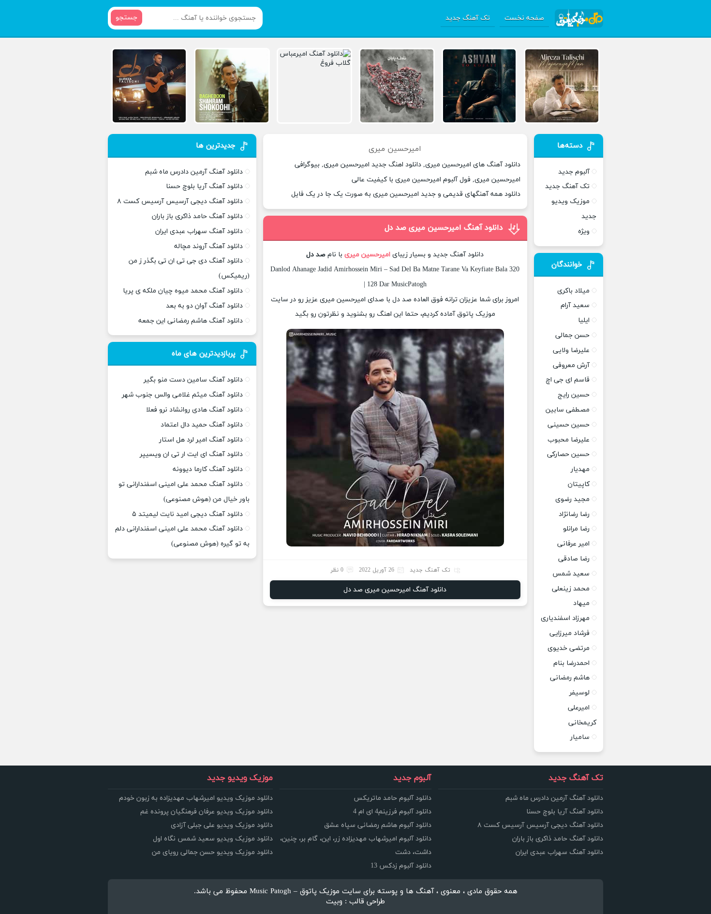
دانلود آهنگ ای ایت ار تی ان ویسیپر (191, 454)
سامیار (580, 737)
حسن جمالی (572, 335)
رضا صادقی (574, 558)
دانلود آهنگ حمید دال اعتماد (202, 424)
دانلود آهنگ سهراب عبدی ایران (199, 231)
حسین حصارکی (568, 454)
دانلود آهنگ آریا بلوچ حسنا (204, 186)
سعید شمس (571, 573)
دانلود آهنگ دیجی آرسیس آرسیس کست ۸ (180, 201)
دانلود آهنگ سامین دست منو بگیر (193, 379)
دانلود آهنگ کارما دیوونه (208, 469)
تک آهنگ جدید (467, 18)
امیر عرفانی (573, 543)
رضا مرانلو (576, 528)
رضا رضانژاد (574, 514)
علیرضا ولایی (571, 350)
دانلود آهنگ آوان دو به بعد (204, 305)
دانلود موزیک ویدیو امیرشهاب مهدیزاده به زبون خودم (196, 798)
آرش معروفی (571, 365)
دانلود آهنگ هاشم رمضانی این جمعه (190, 320)
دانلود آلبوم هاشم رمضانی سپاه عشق (377, 825)
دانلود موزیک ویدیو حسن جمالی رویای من (212, 852)
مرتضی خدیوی (569, 648)
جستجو (126, 17)
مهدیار (580, 469)
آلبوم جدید (574, 172)
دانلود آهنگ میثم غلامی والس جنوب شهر (182, 394)
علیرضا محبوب (569, 439)
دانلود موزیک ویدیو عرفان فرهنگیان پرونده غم (206, 811)
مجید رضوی (572, 499)
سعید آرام (575, 305)
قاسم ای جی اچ (568, 379)
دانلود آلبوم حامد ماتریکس (392, 798)
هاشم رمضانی (570, 677)
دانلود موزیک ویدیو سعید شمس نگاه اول (213, 838)
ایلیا (584, 320)
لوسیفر (579, 692)
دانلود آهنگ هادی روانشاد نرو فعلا (194, 409)
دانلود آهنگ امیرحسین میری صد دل (444, 227)
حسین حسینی (569, 424)
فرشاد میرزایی (569, 633)
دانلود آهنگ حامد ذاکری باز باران (197, 216)
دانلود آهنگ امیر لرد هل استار (201, 439)
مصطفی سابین (568, 409)
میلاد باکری (573, 290)
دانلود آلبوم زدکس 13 (400, 865)
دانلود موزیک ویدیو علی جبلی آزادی (222, 825)
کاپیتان (579, 484)
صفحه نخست (524, 18)
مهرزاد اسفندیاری (565, 618)
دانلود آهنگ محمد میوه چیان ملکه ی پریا (183, 290)
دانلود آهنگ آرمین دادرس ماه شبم (194, 172)
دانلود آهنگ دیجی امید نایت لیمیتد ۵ (187, 514)
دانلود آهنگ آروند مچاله (208, 246)
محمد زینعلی (571, 588)
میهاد (581, 603)
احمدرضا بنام (571, 663)
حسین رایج (574, 394)
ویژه (584, 231)
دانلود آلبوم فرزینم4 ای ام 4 (392, 811)
